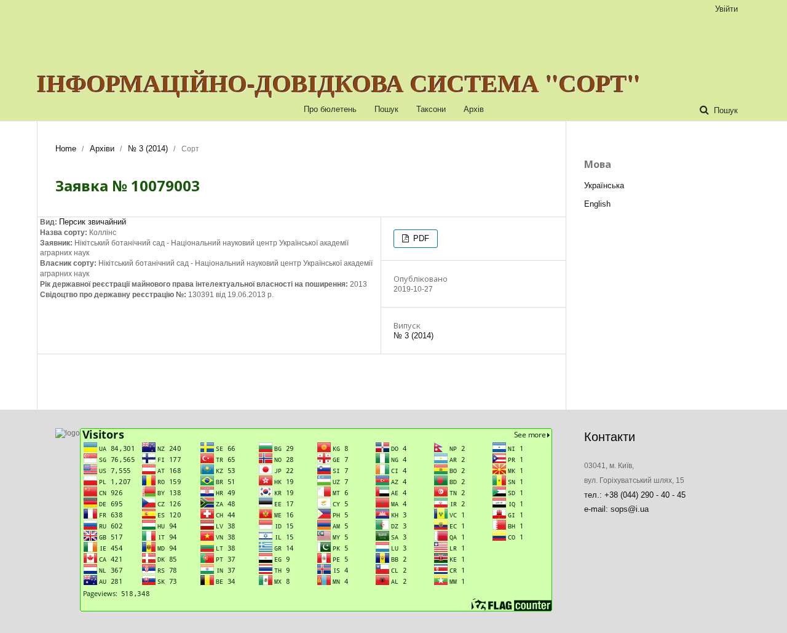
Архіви (102, 148)
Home (65, 148)
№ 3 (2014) (148, 148)
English (597, 204)
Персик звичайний (92, 221)
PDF (420, 238)
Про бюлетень (330, 109)
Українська (604, 185)
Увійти (726, 9)
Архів (474, 109)
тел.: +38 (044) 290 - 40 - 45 (635, 495)
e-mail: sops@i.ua (616, 509)
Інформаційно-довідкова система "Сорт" (339, 83)
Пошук (386, 109)
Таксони (431, 109)
